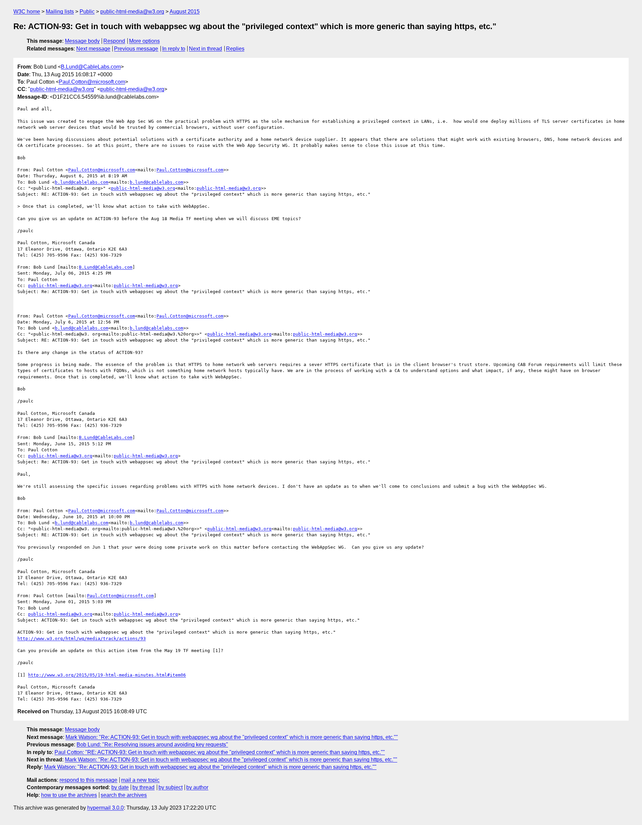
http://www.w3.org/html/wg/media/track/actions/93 (81, 638)
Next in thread (205, 49)
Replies (235, 49)
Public (87, 11)
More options (144, 41)
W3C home (26, 11)
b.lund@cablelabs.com (81, 182)
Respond (114, 41)
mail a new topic (140, 780)
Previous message (136, 49)
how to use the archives (69, 795)
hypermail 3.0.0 (105, 808)
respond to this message (88, 780)
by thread (143, 787)
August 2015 (185, 11)
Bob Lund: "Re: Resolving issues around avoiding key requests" (152, 744)
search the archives (124, 795)
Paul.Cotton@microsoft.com (92, 82)
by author (197, 787)
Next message (93, 49)
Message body (82, 41)
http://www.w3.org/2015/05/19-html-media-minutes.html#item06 (107, 674)
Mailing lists (60, 11)
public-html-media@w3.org (132, 11)
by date (120, 787)
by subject (170, 787)
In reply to (173, 49)
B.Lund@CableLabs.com (91, 67)
